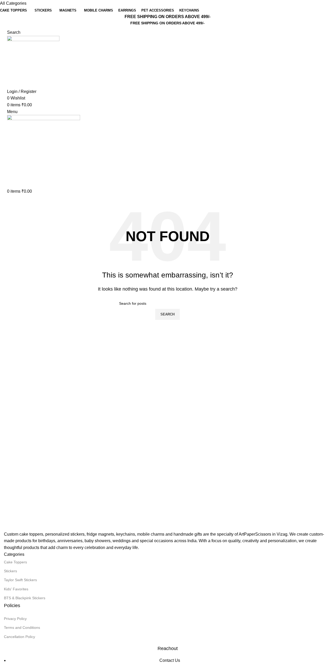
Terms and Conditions (22, 627)
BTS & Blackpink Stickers (24, 598)
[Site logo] (33, 61)
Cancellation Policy (19, 637)
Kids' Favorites (16, 589)
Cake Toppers (15, 562)
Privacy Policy (15, 619)
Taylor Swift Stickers (20, 580)
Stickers (10, 571)
